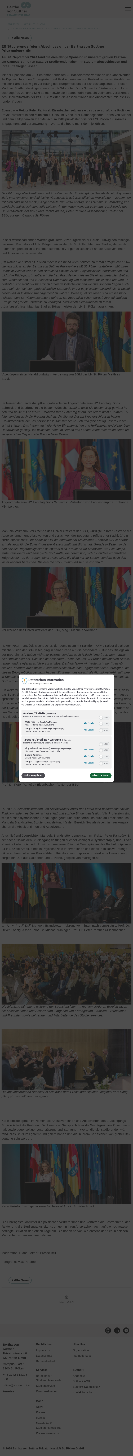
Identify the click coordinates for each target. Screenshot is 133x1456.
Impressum (33, 683)
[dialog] (66, 727)
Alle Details (89, 723)
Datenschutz (46, 683)
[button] (101, 717)
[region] (66, 739)
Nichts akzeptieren (33, 775)
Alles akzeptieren (100, 775)
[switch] (104, 717)
